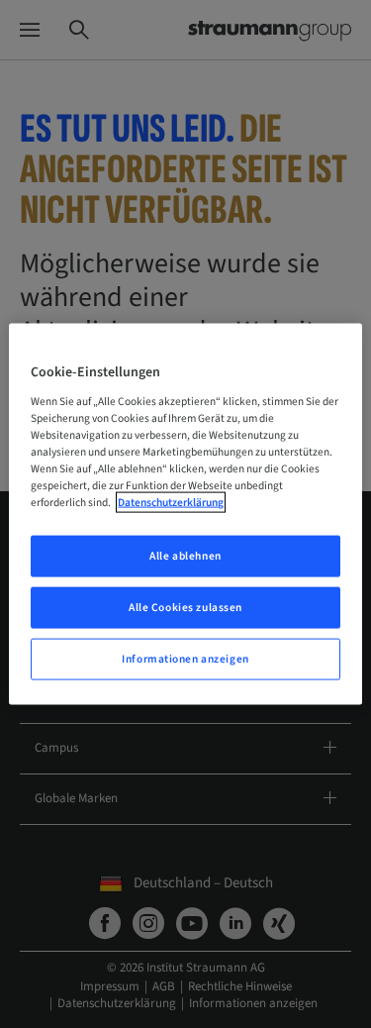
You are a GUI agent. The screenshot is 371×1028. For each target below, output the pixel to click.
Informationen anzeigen (185, 658)
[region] (185, 514)
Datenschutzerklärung (171, 502)
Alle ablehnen (185, 556)
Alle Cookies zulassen (185, 607)
